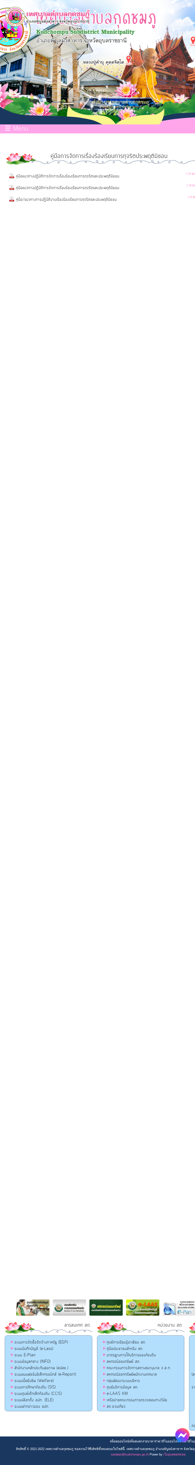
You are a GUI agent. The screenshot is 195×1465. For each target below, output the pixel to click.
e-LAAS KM (117, 1394)
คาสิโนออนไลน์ (168, 1441)
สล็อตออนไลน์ (119, 1441)
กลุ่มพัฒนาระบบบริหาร (123, 1381)
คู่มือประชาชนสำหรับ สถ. (125, 1349)
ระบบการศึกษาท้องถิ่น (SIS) (35, 1387)
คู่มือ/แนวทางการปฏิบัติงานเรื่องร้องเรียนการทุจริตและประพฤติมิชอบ (66, 199)
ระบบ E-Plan (25, 1355)
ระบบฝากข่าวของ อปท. (32, 1406)
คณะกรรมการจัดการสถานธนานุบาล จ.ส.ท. (139, 1368)
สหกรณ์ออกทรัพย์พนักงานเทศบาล (132, 1374)
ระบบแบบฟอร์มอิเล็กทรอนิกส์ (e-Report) (45, 1374)
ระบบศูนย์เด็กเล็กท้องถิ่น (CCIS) (38, 1394)
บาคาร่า (152, 1441)
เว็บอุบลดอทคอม (174, 1454)
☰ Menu (16, 128)
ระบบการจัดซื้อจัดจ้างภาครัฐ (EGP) (41, 1342)
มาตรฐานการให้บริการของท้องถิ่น (131, 1355)
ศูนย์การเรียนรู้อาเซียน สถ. (126, 1342)
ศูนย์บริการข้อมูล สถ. (123, 1387)
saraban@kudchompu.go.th (130, 1454)
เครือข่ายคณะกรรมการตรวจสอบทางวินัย (137, 1400)
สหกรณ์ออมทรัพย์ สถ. (124, 1361)
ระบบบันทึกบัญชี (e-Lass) (34, 1349)
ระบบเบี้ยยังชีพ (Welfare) (34, 1381)
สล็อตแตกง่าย (138, 1441)
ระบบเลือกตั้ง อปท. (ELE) (34, 1400)
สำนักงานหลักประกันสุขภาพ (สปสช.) (41, 1368)
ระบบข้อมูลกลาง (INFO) (33, 1361)
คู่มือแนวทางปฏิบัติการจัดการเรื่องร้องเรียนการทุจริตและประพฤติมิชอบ (67, 176)
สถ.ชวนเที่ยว (116, 1406)
